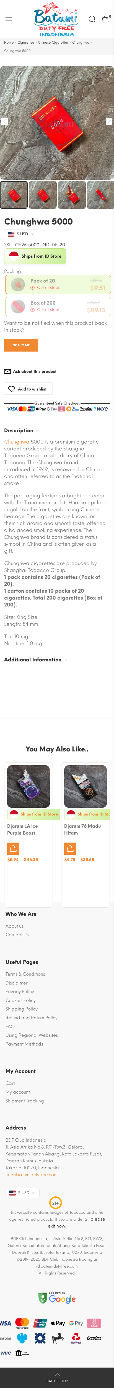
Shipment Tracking (25, 1101)
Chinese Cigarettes (53, 42)
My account (18, 1092)
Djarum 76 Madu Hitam (82, 830)
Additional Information (32, 660)
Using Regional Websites (32, 1035)
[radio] (58, 284)
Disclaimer (17, 983)
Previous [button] (4, 121)
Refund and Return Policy (32, 1017)
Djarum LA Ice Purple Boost (22, 830)
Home (9, 42)
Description (18, 431)
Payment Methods (24, 1044)
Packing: (13, 271)
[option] (57, 123)
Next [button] (109, 121)
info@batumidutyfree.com (32, 1174)
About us (14, 926)
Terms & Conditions (25, 974)
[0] (105, 19)
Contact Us (17, 934)
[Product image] (28, 786)
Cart (10, 1083)
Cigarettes (25, 42)
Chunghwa (80, 42)
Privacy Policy (20, 991)
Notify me (21, 345)
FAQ (10, 1026)
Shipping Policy (22, 1009)
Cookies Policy (21, 1000)
